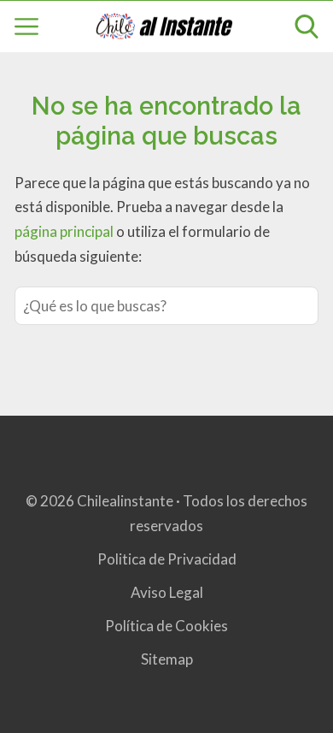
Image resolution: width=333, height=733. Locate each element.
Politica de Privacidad (167, 559)
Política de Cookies (166, 626)
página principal (65, 231)
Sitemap (167, 659)
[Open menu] (26, 26)
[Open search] (306, 26)
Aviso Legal (167, 592)
